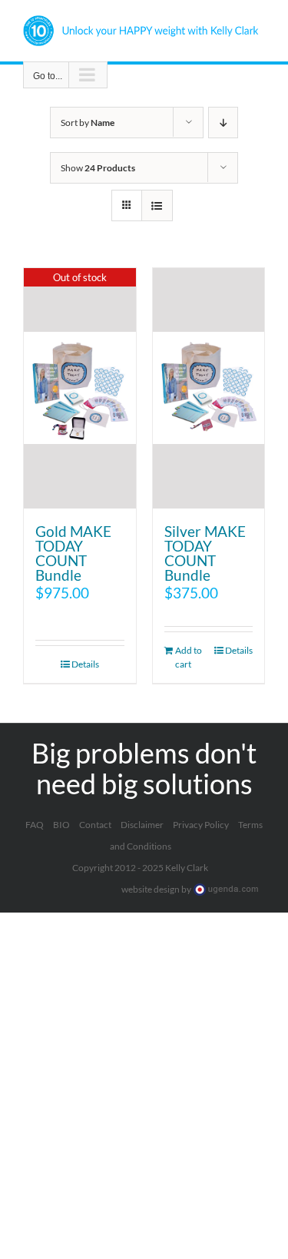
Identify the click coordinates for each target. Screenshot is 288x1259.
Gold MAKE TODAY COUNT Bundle (73, 553)
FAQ (34, 824)
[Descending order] (223, 122)
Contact (95, 824)
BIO (61, 824)
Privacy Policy (201, 824)
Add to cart (188, 657)
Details (85, 664)
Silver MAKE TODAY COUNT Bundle (205, 553)
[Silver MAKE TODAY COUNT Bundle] (209, 388)
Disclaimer (142, 824)
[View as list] (157, 205)
